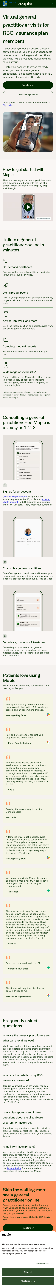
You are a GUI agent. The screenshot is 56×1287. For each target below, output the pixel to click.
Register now (28, 85)
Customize (26, 1281)
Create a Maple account (15, 496)
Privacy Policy (14, 1168)
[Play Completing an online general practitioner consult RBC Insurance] (28, 207)
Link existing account (28, 94)
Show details (42, 1263)
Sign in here (9, 105)
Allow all (28, 1272)
